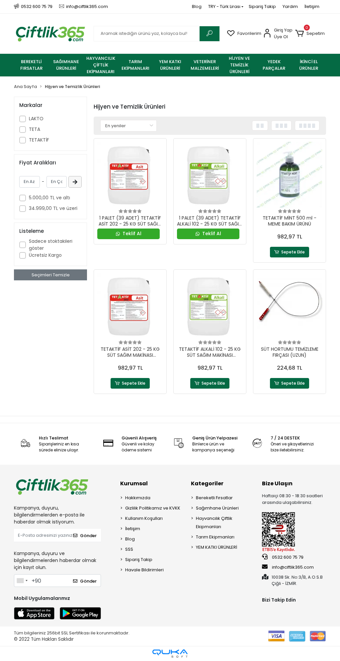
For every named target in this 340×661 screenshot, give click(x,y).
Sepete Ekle (293, 252)
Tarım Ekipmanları (215, 537)
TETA (34, 129)
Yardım (290, 6)
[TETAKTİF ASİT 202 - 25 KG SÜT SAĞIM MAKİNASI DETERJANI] (130, 306)
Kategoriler (207, 483)
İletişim (311, 6)
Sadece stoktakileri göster (50, 244)
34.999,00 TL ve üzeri (53, 208)
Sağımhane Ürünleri (217, 508)
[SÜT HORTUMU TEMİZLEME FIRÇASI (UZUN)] (289, 306)
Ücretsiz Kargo (45, 255)
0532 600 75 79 (287, 557)
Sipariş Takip (262, 6)
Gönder (88, 535)
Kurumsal (134, 483)
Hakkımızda (137, 498)
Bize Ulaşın (277, 483)
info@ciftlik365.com (292, 567)
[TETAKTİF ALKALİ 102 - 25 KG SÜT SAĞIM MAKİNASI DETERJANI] (210, 306)
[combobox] (22, 581)
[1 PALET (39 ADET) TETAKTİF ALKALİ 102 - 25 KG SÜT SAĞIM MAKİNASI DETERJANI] (210, 175)
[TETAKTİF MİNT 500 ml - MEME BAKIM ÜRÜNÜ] (289, 175)
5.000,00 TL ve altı (49, 197)
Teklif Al (132, 233)
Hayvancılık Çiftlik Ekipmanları (214, 522)
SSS (129, 549)
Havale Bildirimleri (144, 570)
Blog (197, 6)
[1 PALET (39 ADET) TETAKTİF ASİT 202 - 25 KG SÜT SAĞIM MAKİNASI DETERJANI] (130, 175)
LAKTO (36, 118)
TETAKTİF (39, 140)
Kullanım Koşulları (144, 518)
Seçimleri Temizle (51, 275)
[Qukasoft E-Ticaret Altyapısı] (170, 653)
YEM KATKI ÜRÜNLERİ (216, 547)
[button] (310, 33)
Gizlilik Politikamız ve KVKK (152, 508)
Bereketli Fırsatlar (214, 498)
